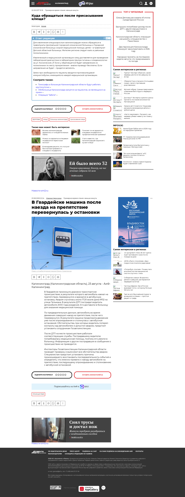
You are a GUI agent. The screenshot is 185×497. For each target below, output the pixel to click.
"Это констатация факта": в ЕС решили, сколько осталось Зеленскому (134, 155)
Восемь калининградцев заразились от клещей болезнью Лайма (55, 132)
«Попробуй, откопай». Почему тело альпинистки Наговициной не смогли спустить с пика (138, 271)
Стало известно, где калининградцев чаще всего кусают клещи (93, 141)
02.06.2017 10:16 (37, 10)
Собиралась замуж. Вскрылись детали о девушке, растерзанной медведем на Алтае (137, 280)
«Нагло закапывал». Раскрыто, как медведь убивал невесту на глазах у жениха (138, 116)
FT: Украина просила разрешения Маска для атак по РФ (136, 138)
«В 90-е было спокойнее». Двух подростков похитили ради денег (137, 262)
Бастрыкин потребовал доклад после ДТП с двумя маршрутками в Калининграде (133, 29)
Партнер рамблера (70, 487)
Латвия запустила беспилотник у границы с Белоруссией (136, 146)
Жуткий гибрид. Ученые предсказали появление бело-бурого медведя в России (138, 91)
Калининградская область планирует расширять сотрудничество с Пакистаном (133, 39)
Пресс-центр (74, 451)
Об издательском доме (57, 451)
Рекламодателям (55, 454)
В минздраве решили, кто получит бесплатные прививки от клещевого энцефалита (55, 149)
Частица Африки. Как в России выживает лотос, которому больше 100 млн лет (138, 288)
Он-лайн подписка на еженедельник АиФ (116, 451)
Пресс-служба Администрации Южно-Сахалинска (51, 271)
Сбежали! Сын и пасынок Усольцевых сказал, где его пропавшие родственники (138, 83)
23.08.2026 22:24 (38, 198)
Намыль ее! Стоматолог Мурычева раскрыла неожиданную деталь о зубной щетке (137, 108)
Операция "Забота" (47, 95)
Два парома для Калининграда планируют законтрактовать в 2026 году (133, 49)
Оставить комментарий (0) (92, 109)
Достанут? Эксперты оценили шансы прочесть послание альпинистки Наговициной (138, 100)
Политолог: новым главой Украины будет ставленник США (137, 162)
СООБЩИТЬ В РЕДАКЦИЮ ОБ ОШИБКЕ (78, 454)
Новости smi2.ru (40, 191)
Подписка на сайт (89, 451)
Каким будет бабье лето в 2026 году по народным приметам (137, 129)
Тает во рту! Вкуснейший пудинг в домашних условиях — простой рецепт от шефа (137, 296)
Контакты (139, 451)
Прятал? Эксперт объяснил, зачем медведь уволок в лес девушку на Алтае (137, 75)
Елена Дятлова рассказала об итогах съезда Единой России (133, 19)
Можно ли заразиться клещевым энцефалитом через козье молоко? (55, 141)
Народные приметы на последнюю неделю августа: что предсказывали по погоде (133, 59)
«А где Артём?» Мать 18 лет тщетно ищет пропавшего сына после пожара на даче (137, 255)
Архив (43, 26)
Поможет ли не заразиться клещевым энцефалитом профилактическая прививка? (94, 132)
